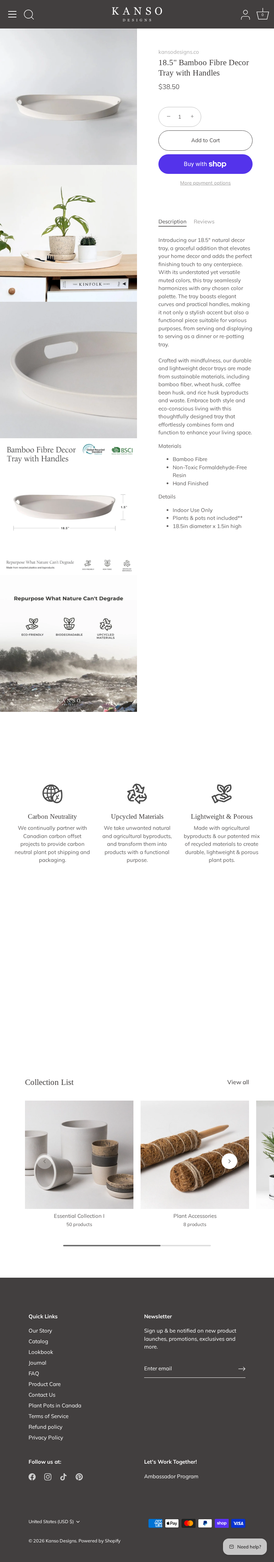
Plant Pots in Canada (55, 1405)
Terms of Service (48, 1416)
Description (172, 221)
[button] (44, 1161)
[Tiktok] (63, 1476)
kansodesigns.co (178, 51)
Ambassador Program (171, 1476)
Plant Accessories (195, 1215)
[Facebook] (32, 1476)
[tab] (176, 222)
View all (238, 1082)
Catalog (38, 1341)
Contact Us (42, 1394)
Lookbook (41, 1352)
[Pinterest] (79, 1476)
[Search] (29, 15)
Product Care (45, 1384)
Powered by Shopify (99, 1540)
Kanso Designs (61, 1540)
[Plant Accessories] (195, 1155)
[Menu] (12, 14)
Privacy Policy (46, 1437)
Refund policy (45, 1426)
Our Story (40, 1330)
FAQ (34, 1373)
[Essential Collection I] (79, 1155)
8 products (195, 1224)
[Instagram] (47, 1476)
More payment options (205, 183)
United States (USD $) (51, 1521)
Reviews (204, 221)
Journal (37, 1362)
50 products (79, 1224)
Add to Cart (205, 140)
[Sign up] (241, 1368)
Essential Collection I (79, 1215)
